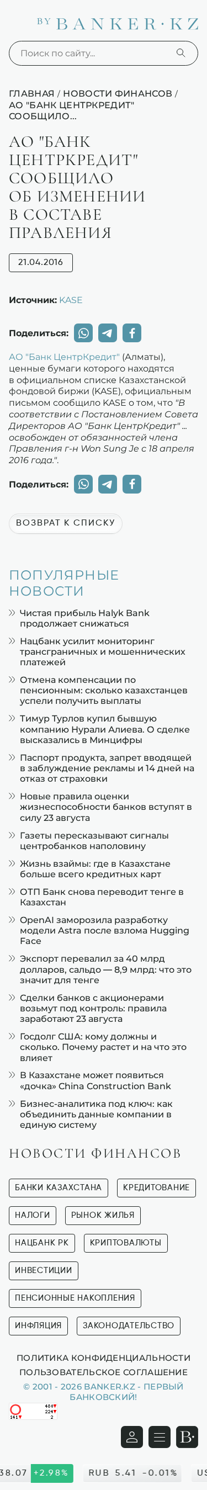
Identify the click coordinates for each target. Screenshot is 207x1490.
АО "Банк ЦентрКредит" (64, 356)
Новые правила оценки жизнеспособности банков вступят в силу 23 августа (106, 807)
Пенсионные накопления (75, 1298)
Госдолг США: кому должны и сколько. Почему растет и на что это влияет (103, 1047)
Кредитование (156, 1188)
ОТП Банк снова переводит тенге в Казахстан (102, 897)
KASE (71, 299)
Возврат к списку (65, 523)
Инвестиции (43, 1270)
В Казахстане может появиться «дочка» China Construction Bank (95, 1080)
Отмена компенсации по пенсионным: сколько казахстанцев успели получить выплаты (104, 690)
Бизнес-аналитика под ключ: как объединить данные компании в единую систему (96, 1114)
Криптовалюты (126, 1243)
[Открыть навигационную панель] (159, 1437)
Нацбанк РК (42, 1243)
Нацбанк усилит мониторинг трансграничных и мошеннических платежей (102, 651)
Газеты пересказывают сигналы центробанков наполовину (94, 840)
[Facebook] (132, 333)
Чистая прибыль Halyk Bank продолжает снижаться (85, 618)
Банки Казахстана (58, 1188)
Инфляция (38, 1326)
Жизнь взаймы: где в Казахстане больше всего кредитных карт (95, 868)
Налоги (32, 1215)
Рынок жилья (103, 1215)
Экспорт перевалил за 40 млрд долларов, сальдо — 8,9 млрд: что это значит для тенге (106, 969)
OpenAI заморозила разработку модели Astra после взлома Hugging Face (104, 930)
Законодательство (128, 1326)
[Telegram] (107, 333)
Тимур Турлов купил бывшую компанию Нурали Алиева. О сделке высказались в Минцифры (105, 729)
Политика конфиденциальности (103, 1357)
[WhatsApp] (83, 333)
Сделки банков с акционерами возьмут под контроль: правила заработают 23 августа (93, 1008)
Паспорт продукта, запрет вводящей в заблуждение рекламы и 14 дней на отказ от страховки (107, 768)
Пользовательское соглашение (103, 1372)
